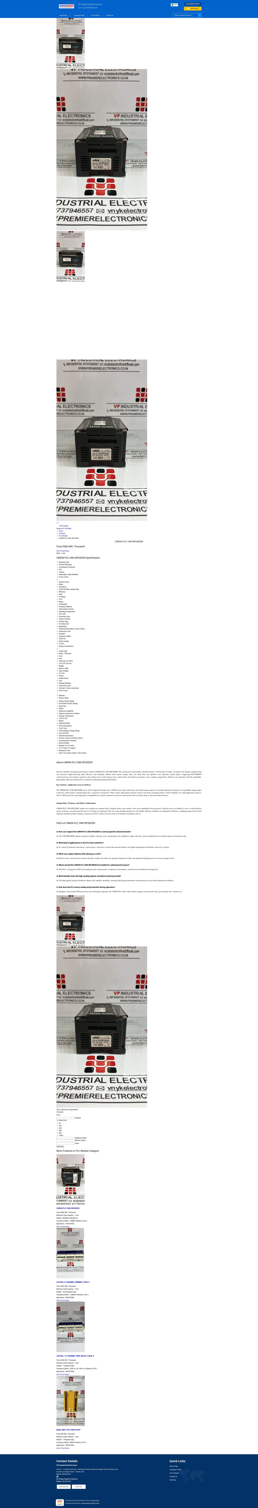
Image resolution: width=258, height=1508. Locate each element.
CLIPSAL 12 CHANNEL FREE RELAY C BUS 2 (75, 1356)
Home (61, 531)
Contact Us (109, 15)
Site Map (173, 1480)
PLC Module (63, 536)
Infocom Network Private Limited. (90, 1503)
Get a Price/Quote (62, 551)
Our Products (95, 15)
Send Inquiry (194, 8)
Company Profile (79, 15)
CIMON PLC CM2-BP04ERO (68, 1208)
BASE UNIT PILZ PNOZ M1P (68, 1430)
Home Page (63, 15)
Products (62, 533)
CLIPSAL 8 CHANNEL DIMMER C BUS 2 (73, 1282)
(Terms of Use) (95, 1500)
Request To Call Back (63, 528)
